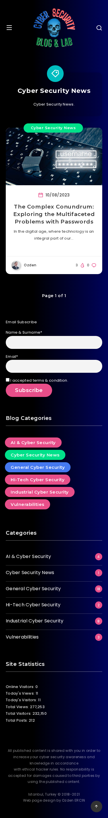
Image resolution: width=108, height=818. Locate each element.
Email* (12, 356)
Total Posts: (17, 720)
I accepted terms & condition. (39, 380)
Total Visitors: (19, 713)
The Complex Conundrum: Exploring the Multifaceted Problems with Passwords (54, 214)
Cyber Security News (53, 127)
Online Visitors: (20, 686)
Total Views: (18, 707)
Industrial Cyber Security (40, 492)
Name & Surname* (24, 332)
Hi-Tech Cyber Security (38, 479)
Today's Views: (21, 693)
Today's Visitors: (22, 700)
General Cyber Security (38, 467)
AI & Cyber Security (33, 442)
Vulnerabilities (27, 504)
